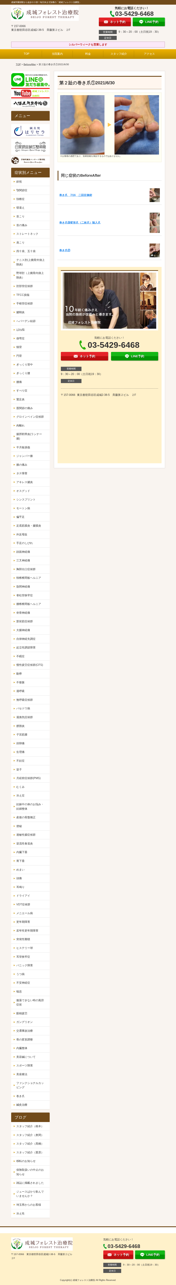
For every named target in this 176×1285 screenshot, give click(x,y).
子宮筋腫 (21, 734)
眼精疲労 (21, 1013)
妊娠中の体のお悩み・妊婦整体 (30, 806)
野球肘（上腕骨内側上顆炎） (30, 275)
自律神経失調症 (26, 638)
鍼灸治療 (21, 1104)
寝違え (20, 207)
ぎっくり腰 (23, 373)
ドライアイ (23, 895)
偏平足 (20, 516)
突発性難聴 (23, 939)
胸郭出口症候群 (26, 569)
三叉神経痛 (23, 560)
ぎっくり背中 (24, 364)
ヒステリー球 (24, 947)
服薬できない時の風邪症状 (30, 1002)
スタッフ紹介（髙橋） (30, 1143)
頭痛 (19, 878)
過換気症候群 (24, 717)
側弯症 (20, 338)
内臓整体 (21, 1048)
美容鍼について (26, 1056)
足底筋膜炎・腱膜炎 (28, 525)
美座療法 (21, 1074)
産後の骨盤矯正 (26, 817)
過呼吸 (20, 691)
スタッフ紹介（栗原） (30, 1152)
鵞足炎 (20, 399)
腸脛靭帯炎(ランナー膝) (29, 436)
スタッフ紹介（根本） (30, 1126)
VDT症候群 (23, 904)
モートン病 (23, 508)
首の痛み (21, 225)
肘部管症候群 (24, 286)
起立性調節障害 (26, 647)
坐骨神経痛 (23, 612)
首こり (20, 216)
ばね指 (20, 329)
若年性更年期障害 (27, 930)
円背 (19, 355)
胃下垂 (20, 860)
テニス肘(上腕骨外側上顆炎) (30, 262)
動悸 (19, 673)
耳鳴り (20, 887)
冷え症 (20, 795)
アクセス (149, 53)
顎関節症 (21, 190)
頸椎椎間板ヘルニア (28, 577)
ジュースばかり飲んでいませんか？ (30, 1194)
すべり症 (21, 390)
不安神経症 (23, 982)
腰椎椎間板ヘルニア (28, 603)
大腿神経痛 (23, 630)
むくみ (20, 786)
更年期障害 (23, 921)
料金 (88, 53)
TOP (26, 53)
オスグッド (23, 490)
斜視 (19, 181)
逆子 (19, 769)
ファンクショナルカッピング (30, 1085)
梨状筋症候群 (24, 621)
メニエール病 (24, 913)
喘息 (19, 991)
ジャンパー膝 (24, 455)
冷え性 (20, 1213)
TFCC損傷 (22, 294)
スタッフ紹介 (119, 53)
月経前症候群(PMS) (28, 778)
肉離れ (20, 425)
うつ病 (20, 974)
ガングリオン (24, 1021)
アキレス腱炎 (24, 482)
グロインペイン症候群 (30, 416)
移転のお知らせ (26, 1161)
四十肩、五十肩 (26, 251)
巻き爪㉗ (64, 250)
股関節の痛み (24, 408)
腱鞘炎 (20, 312)
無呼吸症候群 (24, 699)
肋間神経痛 (23, 586)
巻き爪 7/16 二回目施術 (75, 195)
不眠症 (20, 656)
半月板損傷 (23, 447)
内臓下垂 (21, 852)
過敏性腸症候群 (26, 834)
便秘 (19, 826)
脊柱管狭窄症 (24, 595)
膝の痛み (21, 464)
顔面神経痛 (23, 551)
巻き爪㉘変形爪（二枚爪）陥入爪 (80, 222)
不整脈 (20, 682)
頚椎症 (20, 199)
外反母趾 (21, 534)
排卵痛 (20, 743)
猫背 (19, 347)
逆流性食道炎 (24, 843)
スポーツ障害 (24, 1065)
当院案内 (57, 53)
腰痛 (19, 381)
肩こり (20, 242)
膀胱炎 (20, 726)
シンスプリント (26, 499)
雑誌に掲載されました (30, 1182)
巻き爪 (20, 1096)
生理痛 (20, 751)
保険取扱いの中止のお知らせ (30, 1172)
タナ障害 (21, 473)
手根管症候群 (24, 303)
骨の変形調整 (24, 1039)
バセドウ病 (23, 708)
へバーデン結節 (26, 321)
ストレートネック (27, 233)
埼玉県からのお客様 (28, 1204)
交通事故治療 (24, 1030)
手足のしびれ (24, 543)
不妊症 (20, 760)
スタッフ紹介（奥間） (30, 1135)
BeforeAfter (30, 64)
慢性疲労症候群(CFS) (29, 664)
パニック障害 (24, 965)
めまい (20, 869)
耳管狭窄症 (23, 956)
